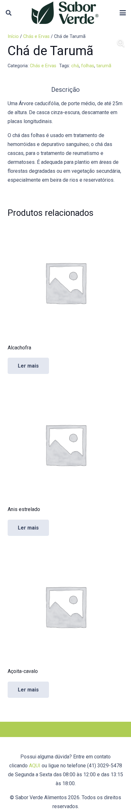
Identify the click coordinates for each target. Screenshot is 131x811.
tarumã (103, 66)
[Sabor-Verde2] (65, 13)
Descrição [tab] (65, 89)
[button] (8, 13)
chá (75, 66)
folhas (87, 66)
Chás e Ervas (36, 36)
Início (13, 36)
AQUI (34, 766)
